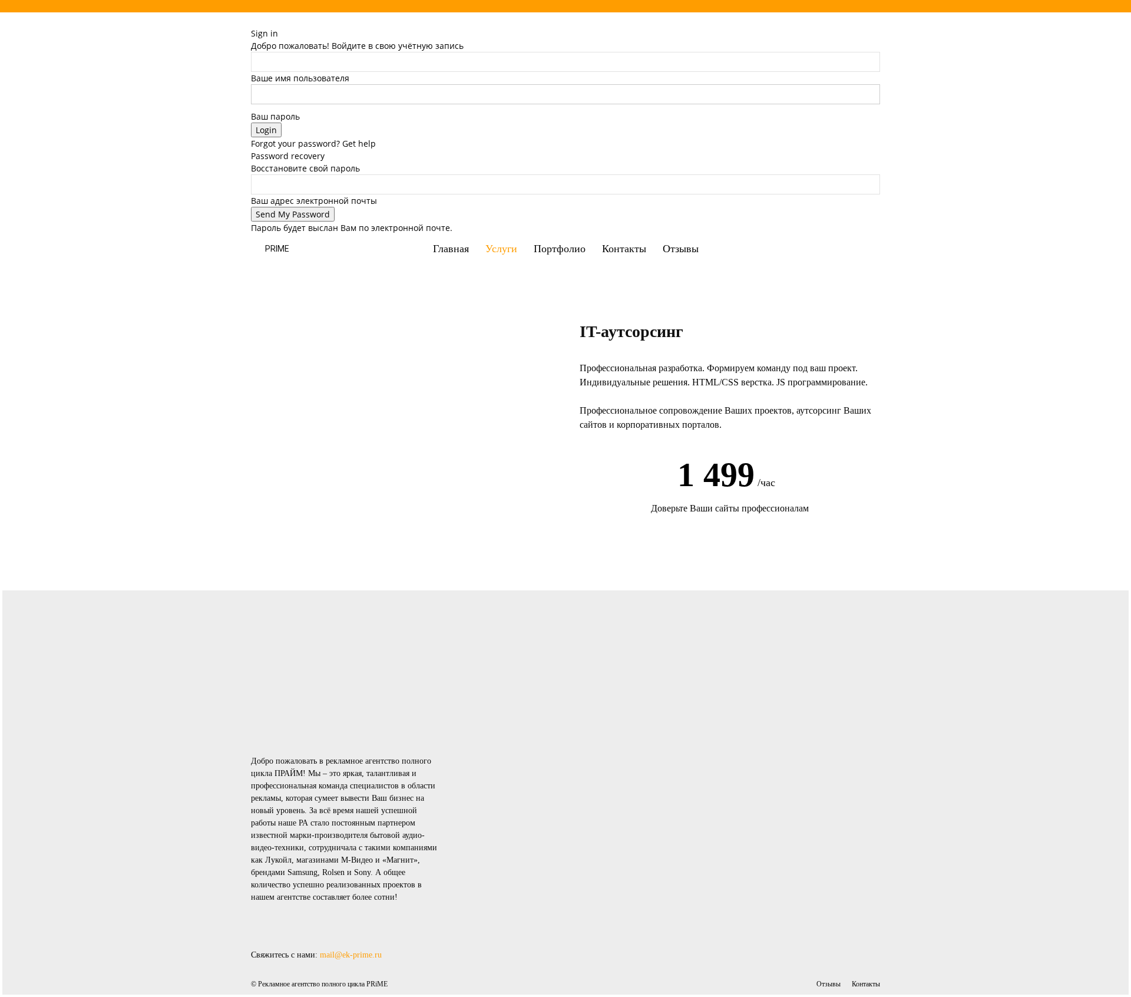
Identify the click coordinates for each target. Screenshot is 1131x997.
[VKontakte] (862, 29)
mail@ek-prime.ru (351, 954)
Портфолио (560, 249)
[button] (866, 249)
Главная (451, 249)
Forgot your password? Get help (313, 143)
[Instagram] (855, 29)
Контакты (624, 249)
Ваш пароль (275, 116)
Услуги (501, 249)
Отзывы (681, 249)
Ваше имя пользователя (300, 78)
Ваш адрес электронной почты (314, 200)
